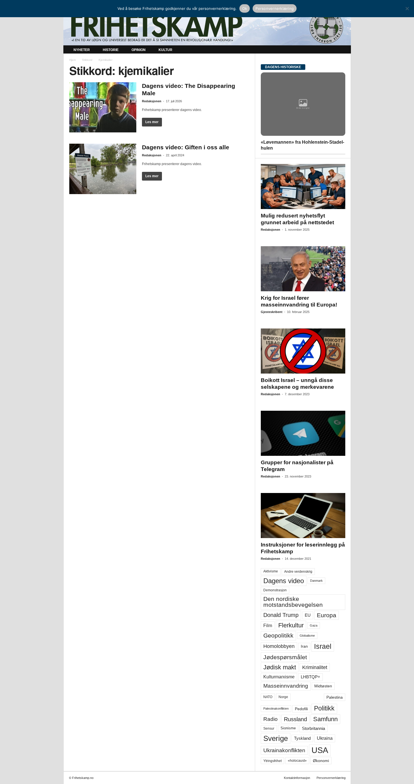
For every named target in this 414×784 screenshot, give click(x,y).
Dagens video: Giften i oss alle (185, 147)
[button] (342, 50)
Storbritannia (313, 728)
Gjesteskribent (271, 312)
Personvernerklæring (331, 777)
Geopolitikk (278, 635)
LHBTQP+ (310, 676)
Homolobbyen (279, 646)
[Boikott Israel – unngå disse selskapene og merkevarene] (303, 351)
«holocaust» (297, 761)
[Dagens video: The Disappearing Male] (102, 107)
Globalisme (307, 635)
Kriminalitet (314, 667)
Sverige (275, 738)
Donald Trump (281, 615)
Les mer (152, 122)
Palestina (334, 697)
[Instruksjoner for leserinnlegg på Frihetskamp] (303, 515)
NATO (267, 697)
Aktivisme (270, 571)
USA (319, 750)
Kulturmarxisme (279, 676)
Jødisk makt (279, 667)
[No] (407, 8)
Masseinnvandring (285, 686)
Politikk (324, 708)
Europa (326, 615)
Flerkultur (291, 625)
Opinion (139, 50)
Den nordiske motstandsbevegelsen (293, 602)
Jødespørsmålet (285, 657)
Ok (244, 8)
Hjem (72, 59)
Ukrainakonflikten (284, 750)
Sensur (268, 728)
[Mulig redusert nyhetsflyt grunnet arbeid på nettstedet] (303, 186)
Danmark (316, 580)
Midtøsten (323, 686)
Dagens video (283, 581)
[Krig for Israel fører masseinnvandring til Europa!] (303, 268)
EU (308, 615)
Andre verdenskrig (298, 572)
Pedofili (301, 709)
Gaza (313, 625)
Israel (322, 646)
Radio (270, 719)
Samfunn (325, 719)
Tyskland (302, 738)
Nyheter (82, 50)
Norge (283, 697)
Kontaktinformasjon (297, 777)
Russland (295, 719)
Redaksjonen (151, 101)
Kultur (165, 50)
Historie (111, 50)
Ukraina (325, 738)
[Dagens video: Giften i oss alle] (102, 169)
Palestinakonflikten (276, 708)
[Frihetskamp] (207, 26)
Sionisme (288, 728)
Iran (304, 646)
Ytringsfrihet (272, 761)
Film (267, 625)
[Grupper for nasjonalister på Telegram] (303, 433)
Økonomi (321, 760)
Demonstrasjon (275, 590)
